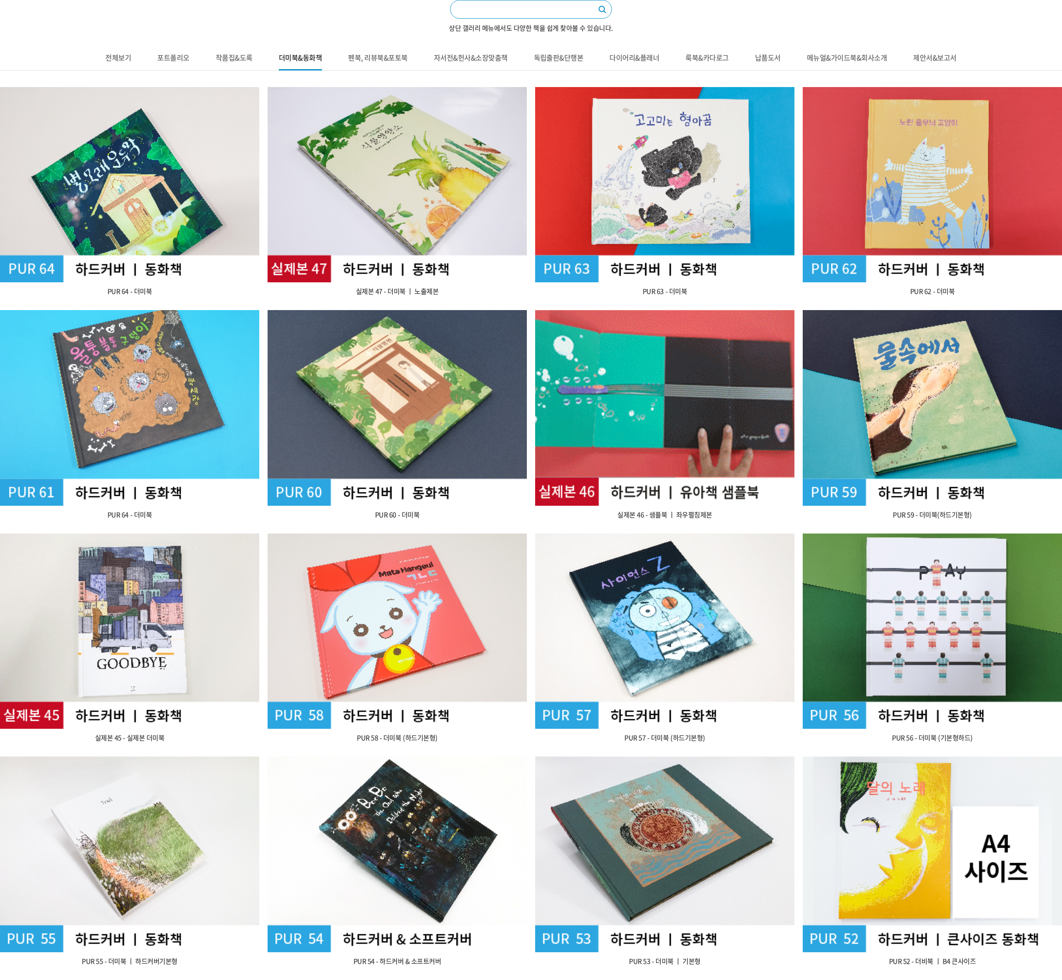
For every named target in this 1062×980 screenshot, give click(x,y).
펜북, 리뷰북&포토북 (377, 57)
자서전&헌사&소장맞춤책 (471, 57)
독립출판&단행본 (559, 57)
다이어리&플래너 (634, 57)
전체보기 (118, 57)
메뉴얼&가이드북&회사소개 (847, 57)
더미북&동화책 (300, 57)
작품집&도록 (234, 57)
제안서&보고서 (934, 57)
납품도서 (768, 57)
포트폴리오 (173, 57)
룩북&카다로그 (706, 57)
